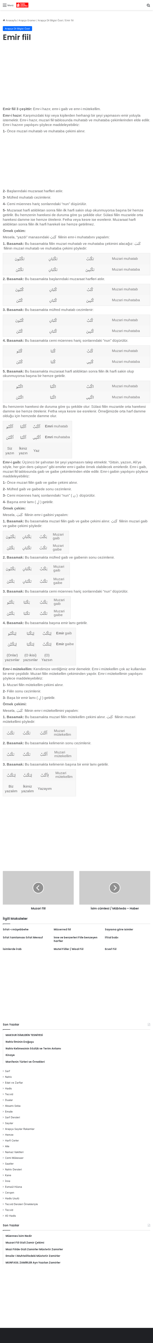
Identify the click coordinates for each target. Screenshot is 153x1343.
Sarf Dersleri (12, 1117)
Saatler (9, 1163)
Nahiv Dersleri (13, 1169)
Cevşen (9, 1192)
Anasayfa (10, 20)
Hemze (9, 1134)
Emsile (9, 1111)
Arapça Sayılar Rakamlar (20, 1128)
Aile (7, 1146)
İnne (7, 1181)
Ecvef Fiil (110, 949)
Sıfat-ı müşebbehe (16, 929)
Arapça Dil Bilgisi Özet (50, 20)
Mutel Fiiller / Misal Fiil (68, 949)
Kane (8, 1175)
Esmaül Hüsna (13, 1186)
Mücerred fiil (62, 929)
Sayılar (9, 1123)
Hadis (8, 1088)
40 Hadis (10, 1215)
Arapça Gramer (27, 20)
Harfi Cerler (12, 1140)
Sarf (7, 1071)
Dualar (9, 1100)
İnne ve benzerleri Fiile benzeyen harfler (75, 939)
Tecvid (9, 1094)
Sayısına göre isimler (119, 929)
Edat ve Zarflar (14, 1082)
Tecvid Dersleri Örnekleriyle (21, 1204)
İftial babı (111, 937)
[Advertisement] (76, 75)
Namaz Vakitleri (14, 1152)
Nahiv (8, 1076)
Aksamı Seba (13, 1105)
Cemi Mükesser (14, 1157)
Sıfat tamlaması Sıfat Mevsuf (23, 937)
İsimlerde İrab (12, 949)
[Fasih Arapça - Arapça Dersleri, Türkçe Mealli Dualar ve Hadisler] (22, 5)
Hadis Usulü (12, 1198)
